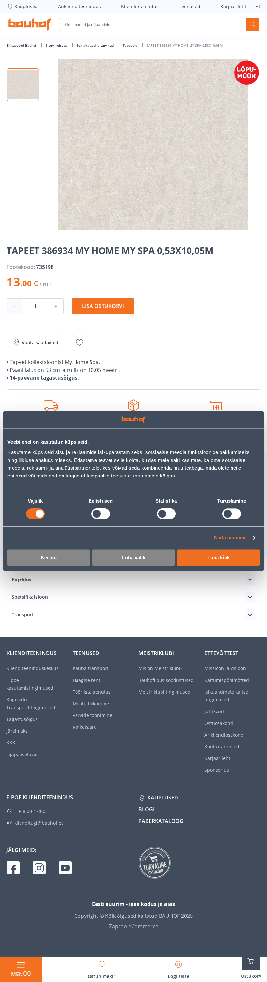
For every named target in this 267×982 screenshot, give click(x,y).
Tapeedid (130, 45)
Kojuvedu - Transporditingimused (31, 703)
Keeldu (49, 557)
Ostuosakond (218, 723)
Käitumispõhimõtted (226, 680)
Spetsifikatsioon (30, 597)
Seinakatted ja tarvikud (96, 45)
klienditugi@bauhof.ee (39, 823)
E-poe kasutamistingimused (30, 684)
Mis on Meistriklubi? (160, 668)
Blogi (146, 809)
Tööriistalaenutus (92, 692)
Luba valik (133, 557)
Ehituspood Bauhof (22, 45)
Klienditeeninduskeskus (33, 668)
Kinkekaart (84, 727)
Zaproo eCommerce (133, 926)
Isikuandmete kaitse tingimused (226, 696)
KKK (11, 743)
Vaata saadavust (40, 342)
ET (257, 6)
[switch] (100, 514)
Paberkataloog (161, 821)
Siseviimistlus (57, 45)
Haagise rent (86, 680)
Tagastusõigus (22, 719)
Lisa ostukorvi (103, 306)
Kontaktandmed (221, 746)
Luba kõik (218, 557)
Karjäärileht (233, 6)
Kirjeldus (21, 579)
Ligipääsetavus (23, 754)
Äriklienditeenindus (79, 6)
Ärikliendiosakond (224, 735)
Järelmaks (17, 731)
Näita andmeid (230, 538)
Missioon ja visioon (225, 668)
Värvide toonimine (92, 715)
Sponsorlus (216, 770)
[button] (23, 84)
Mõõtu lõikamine (91, 703)
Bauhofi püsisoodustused (166, 680)
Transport (23, 614)
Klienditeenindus (140, 6)
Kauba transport (90, 668)
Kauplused (26, 6)
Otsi (252, 24)
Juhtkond (214, 711)
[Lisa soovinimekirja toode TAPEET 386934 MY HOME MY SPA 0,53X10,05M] (79, 342)
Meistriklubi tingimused (164, 692)
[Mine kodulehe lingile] (29, 24)
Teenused (189, 6)
